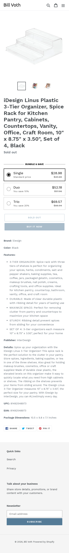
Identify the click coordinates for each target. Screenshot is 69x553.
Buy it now (34, 226)
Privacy (11, 468)
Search (11, 459)
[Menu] (63, 5)
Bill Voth (28, 542)
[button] (34, 174)
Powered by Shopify (43, 542)
